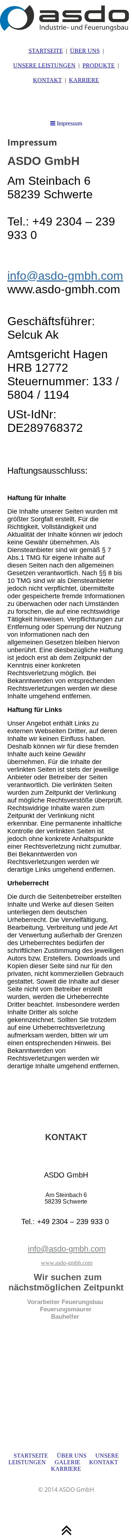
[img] (66, 18)
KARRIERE (84, 80)
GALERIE (67, 1462)
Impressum (68, 123)
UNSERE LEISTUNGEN (44, 65)
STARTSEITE (46, 51)
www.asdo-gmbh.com (66, 1263)
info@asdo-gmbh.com (65, 275)
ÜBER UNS (85, 51)
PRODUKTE (98, 65)
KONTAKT (47, 80)
